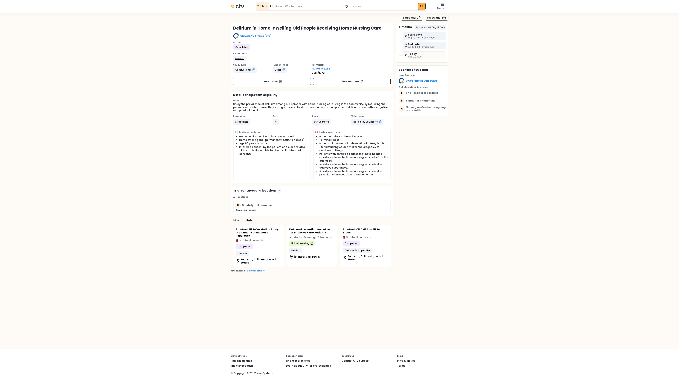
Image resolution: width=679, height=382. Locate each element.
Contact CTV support (355, 360)
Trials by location (242, 365)
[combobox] (307, 6)
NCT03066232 (321, 68)
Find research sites (298, 360)
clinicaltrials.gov (256, 271)
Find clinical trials (242, 360)
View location (350, 81)
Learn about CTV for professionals (308, 365)
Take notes (270, 81)
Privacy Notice (406, 360)
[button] (239, 58)
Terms (401, 365)
